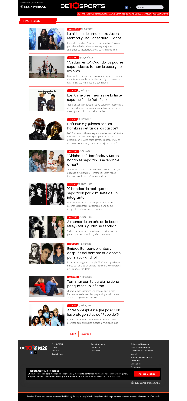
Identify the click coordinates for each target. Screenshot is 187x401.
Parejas (73, 57)
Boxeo (138, 13)
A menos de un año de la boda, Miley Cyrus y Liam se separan (92, 224)
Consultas (95, 350)
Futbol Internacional (97, 13)
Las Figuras (136, 364)
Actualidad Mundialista (141, 347)
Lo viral (130, 13)
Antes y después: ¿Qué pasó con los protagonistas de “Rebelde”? (93, 312)
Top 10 (72, 90)
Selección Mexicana (140, 344)
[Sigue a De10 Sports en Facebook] (126, 7)
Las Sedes (135, 360)
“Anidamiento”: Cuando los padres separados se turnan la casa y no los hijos (95, 66)
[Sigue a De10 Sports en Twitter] (130, 7)
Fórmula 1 (147, 13)
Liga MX (81, 13)
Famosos (74, 29)
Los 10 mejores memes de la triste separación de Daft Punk (94, 97)
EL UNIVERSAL (57, 344)
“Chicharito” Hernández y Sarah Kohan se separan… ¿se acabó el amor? (93, 160)
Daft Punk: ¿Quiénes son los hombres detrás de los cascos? (92, 126)
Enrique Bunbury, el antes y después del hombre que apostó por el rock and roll (94, 253)
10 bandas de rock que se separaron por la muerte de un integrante (92, 193)
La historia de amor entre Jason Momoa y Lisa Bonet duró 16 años (94, 35)
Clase (54, 347)
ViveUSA (55, 350)
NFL (154, 13)
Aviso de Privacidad (110, 376)
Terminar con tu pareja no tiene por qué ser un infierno (93, 283)
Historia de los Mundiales (142, 350)
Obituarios (95, 347)
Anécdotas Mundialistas (141, 357)
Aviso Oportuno (98, 344)
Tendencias (163, 13)
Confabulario (58, 354)
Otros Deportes (117, 13)
